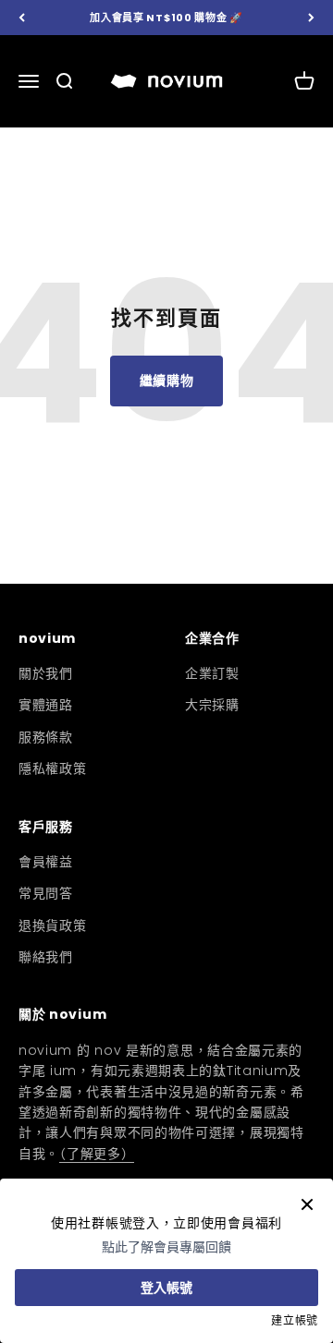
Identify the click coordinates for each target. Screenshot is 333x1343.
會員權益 (45, 862)
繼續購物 (167, 380)
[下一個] (311, 18)
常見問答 (45, 893)
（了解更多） (96, 1153)
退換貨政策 (52, 925)
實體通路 (45, 705)
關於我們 (45, 673)
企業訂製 (212, 673)
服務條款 (45, 737)
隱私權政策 (52, 768)
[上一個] (21, 18)
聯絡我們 (45, 957)
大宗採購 (212, 705)
